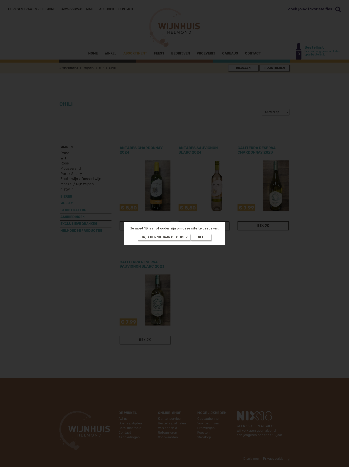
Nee (201, 237)
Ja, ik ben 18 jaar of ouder (164, 237)
